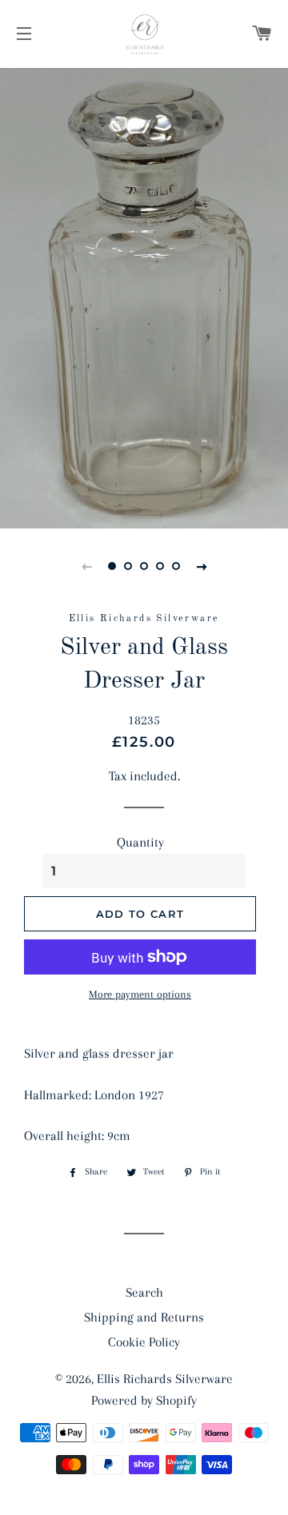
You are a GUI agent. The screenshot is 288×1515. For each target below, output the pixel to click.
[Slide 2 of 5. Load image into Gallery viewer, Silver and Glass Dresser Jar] (128, 566)
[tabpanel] (144, 296)
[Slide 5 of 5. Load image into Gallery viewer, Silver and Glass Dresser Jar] (176, 566)
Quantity (140, 842)
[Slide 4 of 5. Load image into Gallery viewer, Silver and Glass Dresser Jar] (160, 566)
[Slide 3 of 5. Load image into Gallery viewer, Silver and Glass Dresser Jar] (144, 566)
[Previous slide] (86, 566)
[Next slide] (201, 566)
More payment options (140, 994)
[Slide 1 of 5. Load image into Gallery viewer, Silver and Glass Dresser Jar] (112, 566)
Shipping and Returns (144, 1317)
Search (144, 1292)
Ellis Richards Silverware (165, 1378)
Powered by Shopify (144, 1400)
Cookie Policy (144, 1342)
